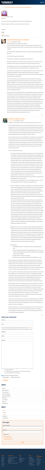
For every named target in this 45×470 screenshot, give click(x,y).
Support (4, 412)
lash (2, 16)
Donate (20, 462)
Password (5, 429)
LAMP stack (38, 460)
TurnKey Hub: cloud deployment (11, 459)
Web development (5, 390)
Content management (6, 394)
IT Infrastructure (5, 392)
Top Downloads (39, 456)
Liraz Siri (8, 41)
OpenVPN (38, 458)
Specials (3, 388)
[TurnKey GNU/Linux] (7, 3)
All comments (6, 377)
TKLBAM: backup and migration (11, 461)
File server (38, 463)
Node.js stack (39, 459)
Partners (2, 464)
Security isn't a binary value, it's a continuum (18, 39)
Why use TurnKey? (2, 458)
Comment (3, 340)
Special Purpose (31, 464)
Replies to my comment (15, 377)
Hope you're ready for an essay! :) (16, 119)
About (2, 455)
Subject (2, 335)
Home (2, 7)
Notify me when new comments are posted (10, 375)
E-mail (2, 324)
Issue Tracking (31, 462)
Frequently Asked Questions (22, 459)
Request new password (8, 439)
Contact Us (3, 463)
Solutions (10, 455)
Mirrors (2, 461)
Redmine (38, 464)
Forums (3, 410)
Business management (6, 395)
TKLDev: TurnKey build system (13, 463)
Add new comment (5, 35)
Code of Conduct (2, 460)
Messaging (4, 397)
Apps (3, 385)
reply (42, 114)
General (3, 34)
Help (3, 407)
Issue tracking (5, 399)
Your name (3, 319)
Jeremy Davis (11, 120)
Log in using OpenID (7, 436)
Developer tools (5, 403)
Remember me (6, 434)
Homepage (3, 331)
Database (4, 401)
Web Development (32, 460)
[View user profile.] (4, 12)
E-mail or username (6, 425)
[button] (42, 2)
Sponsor (2, 465)
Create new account (7, 437)
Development (4, 416)
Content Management (31, 458)
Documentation (5, 418)
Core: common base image (12, 457)
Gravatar (30, 327)
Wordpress (38, 462)
